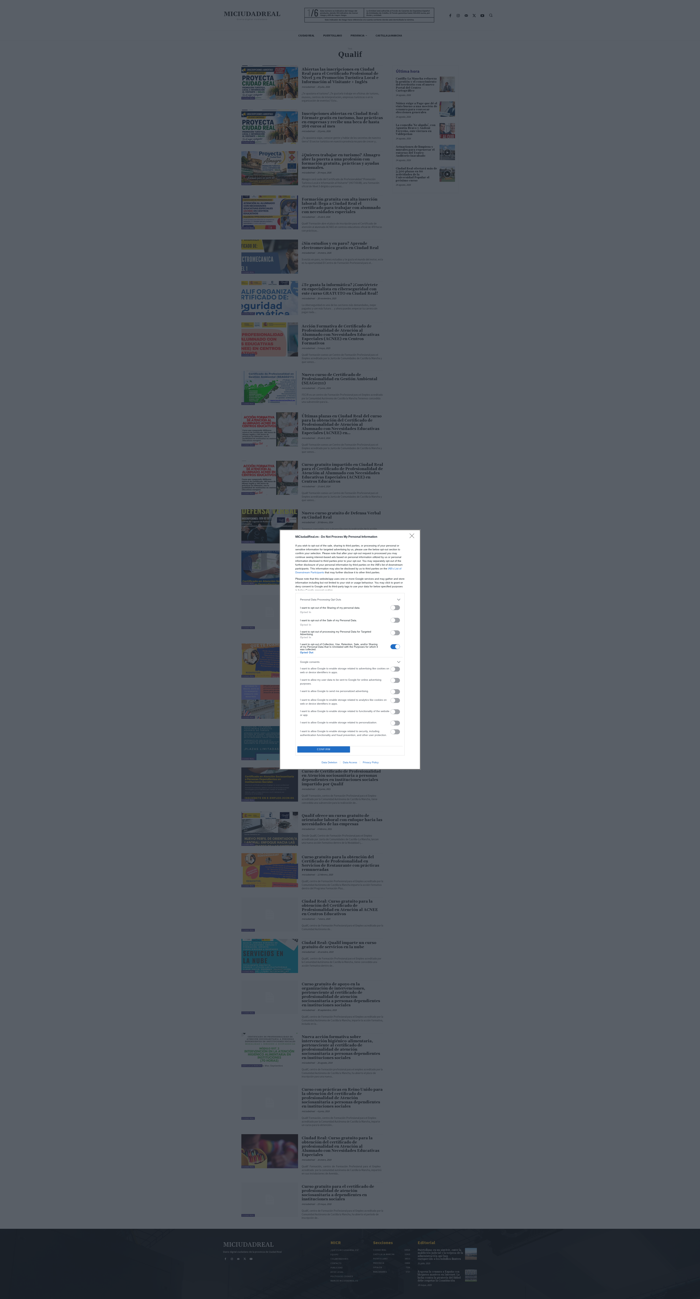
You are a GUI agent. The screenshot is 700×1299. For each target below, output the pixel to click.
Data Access (350, 762)
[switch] (395, 607)
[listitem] (350, 600)
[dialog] (350, 649)
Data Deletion (329, 762)
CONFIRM (323, 749)
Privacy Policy (371, 762)
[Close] (413, 537)
